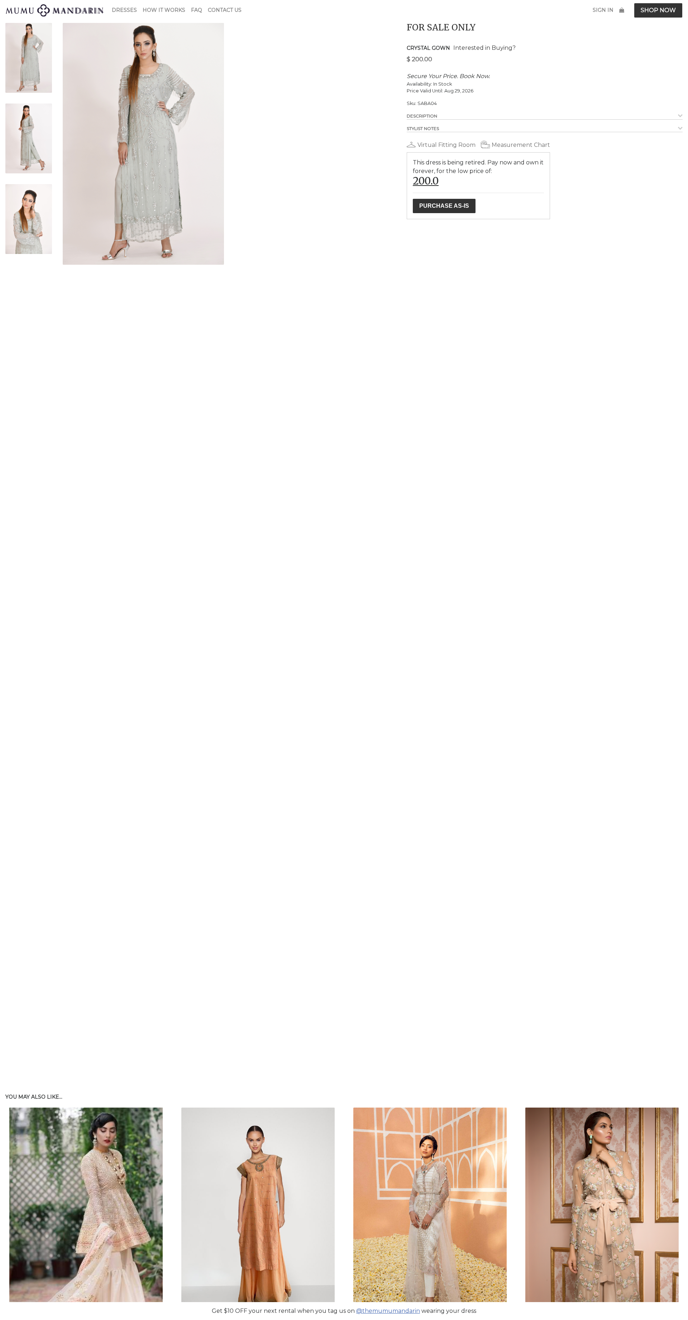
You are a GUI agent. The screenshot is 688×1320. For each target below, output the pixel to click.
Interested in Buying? (484, 47)
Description (422, 116)
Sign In (603, 10)
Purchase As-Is (444, 206)
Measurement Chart (521, 144)
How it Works (164, 10)
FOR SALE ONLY (441, 27)
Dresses (124, 10)
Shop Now (658, 10)
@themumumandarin (388, 1310)
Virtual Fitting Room (446, 144)
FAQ (196, 10)
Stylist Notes (423, 128)
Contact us (225, 10)
